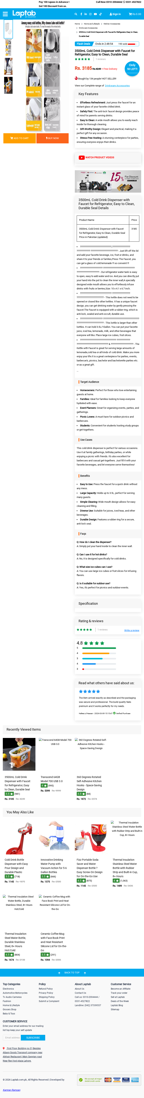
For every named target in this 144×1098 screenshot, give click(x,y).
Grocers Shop (9, 1009)
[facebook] (81, 14)
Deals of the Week (120, 1001)
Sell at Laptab (118, 997)
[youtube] (95, 14)
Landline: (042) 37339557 (88, 1005)
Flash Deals (83, 43)
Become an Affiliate (120, 989)
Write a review (131, 630)
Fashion (7, 1001)
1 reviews (101, 59)
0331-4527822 (133, 2)
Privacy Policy (46, 993)
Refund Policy (46, 989)
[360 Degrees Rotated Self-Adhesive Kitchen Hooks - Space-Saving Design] (91, 771)
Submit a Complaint (49, 1001)
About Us (79, 989)
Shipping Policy (47, 997)
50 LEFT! (132, 68)
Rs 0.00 (136, 14)
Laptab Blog (117, 1005)
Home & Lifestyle (11, 1005)
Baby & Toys (9, 1013)
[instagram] (90, 14)
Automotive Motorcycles (15, 993)
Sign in (116, 14)
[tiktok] (100, 14)
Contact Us (80, 993)
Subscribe (33, 1037)
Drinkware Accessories (117, 85)
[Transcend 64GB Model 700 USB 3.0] (55, 771)
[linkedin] (86, 14)
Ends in (99, 43)
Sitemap (115, 1009)
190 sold (122, 44)
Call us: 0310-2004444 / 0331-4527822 (87, 999)
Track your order (119, 993)
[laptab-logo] (24, 14)
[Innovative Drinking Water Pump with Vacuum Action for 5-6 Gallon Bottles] (55, 853)
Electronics (8, 989)
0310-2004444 (114, 2)
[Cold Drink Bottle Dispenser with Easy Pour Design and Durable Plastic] (19, 853)
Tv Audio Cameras (12, 997)
